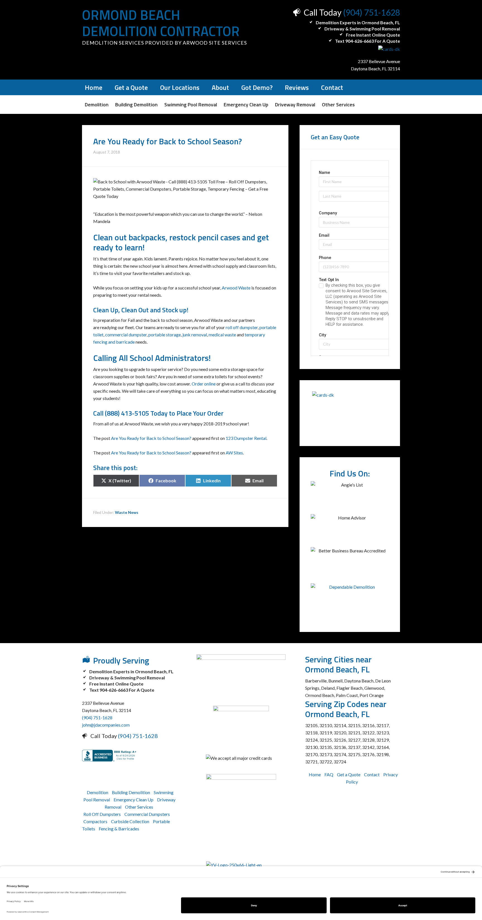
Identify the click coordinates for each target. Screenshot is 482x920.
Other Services (139, 806)
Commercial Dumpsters (147, 814)
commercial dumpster (126, 334)
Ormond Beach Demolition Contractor (161, 23)
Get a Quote (348, 774)
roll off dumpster (241, 327)
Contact (372, 774)
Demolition (97, 792)
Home (315, 774)
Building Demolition (131, 792)
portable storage (164, 334)
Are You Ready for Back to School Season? (151, 438)
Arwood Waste (236, 287)
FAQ (328, 774)
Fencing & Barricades (119, 828)
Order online (204, 383)
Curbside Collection (130, 821)
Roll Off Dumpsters (102, 814)
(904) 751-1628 (371, 12)
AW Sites (234, 452)
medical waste (222, 334)
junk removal (194, 334)
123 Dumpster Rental (246, 438)
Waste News (126, 512)
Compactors (95, 821)
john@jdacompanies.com (106, 724)
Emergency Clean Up (133, 799)
